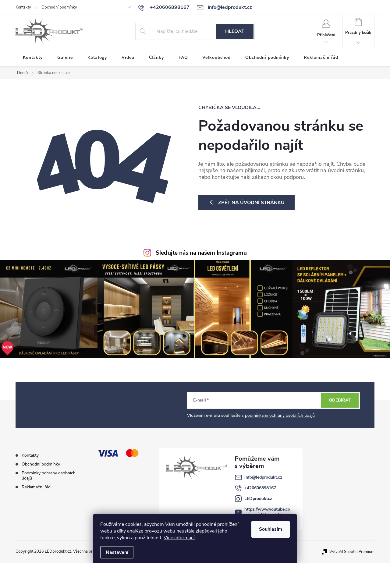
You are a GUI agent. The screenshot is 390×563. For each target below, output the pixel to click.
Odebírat (340, 400)
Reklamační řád (36, 487)
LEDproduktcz (258, 498)
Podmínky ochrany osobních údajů (49, 475)
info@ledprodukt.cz (263, 477)
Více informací (179, 537)
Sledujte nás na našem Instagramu (201, 253)
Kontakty (23, 7)
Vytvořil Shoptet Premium (351, 551)
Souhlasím (270, 529)
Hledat (234, 31)
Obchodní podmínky (59, 7)
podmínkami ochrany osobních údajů (280, 415)
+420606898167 (260, 488)
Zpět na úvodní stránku (251, 202)
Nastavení (117, 552)
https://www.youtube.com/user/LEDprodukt (267, 511)
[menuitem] (33, 57)
